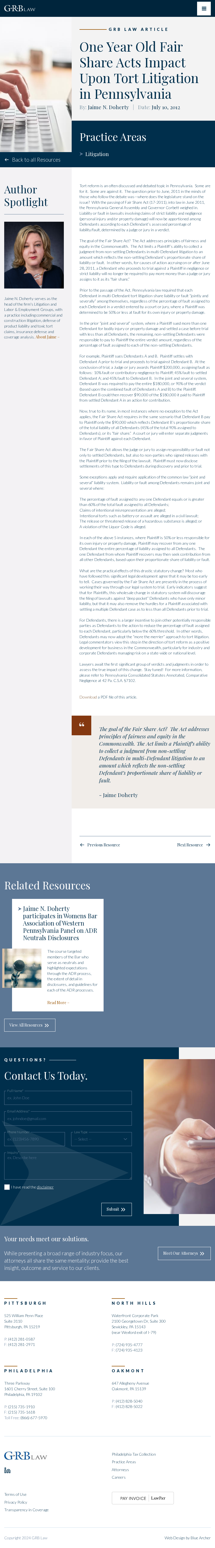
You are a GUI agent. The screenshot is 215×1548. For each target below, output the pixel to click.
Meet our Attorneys (180, 1253)
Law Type (81, 1132)
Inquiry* (13, 1152)
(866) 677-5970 (33, 1417)
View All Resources (26, 1025)
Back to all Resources (36, 160)
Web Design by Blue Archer (188, 1537)
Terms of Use (15, 1494)
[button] (101, 1139)
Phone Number (18, 1132)
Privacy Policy (15, 1502)
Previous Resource (103, 845)
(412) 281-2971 (21, 1344)
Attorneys (120, 1469)
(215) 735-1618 (21, 1412)
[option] (54, 955)
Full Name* (15, 1091)
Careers (119, 1477)
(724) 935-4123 (129, 1350)
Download (88, 697)
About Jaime (46, 337)
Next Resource (190, 845)
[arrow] (126, 1139)
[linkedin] (7, 1470)
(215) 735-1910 (21, 1406)
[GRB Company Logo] (20, 8)
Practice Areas (124, 1461)
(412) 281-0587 (21, 1339)
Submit (113, 1209)
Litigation (97, 153)
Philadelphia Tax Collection (134, 1454)
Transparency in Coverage (26, 1509)
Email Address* (18, 1111)
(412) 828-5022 (129, 1406)
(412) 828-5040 (129, 1401)
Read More (56, 1002)
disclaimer (45, 1187)
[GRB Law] (25, 1455)
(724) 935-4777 (129, 1344)
